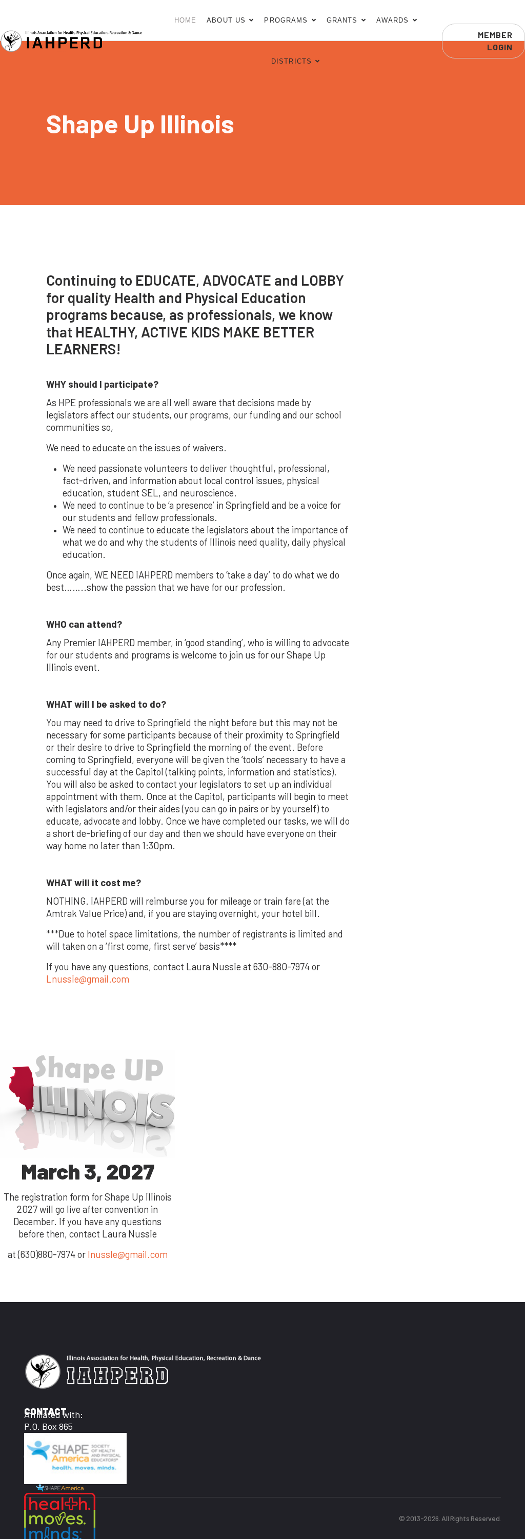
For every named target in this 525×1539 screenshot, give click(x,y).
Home (185, 20)
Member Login (495, 41)
